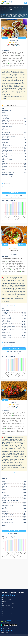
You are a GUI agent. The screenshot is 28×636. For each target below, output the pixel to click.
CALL (6, 38)
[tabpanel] (14, 28)
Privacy (3, 632)
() (17, 42)
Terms (7, 632)
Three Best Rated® (13, 634)
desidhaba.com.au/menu (10, 528)
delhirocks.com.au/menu (10, 190)
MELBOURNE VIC (10, 6)
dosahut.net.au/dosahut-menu (10, 345)
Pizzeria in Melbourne (6, 611)
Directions (19, 45)
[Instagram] (6, 630)
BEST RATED (3, 6)
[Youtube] (8, 630)
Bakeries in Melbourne (6, 597)
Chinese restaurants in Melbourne (9, 603)
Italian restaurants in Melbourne (8, 607)
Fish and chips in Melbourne (8, 605)
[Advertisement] (14, 575)
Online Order (7, 183)
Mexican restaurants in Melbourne (9, 609)
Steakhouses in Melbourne (7, 615)
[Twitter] (3, 630)
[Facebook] (1, 630)
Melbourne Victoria (8, 595)
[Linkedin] (11, 630)
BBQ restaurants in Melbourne (8, 599)
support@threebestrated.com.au (11, 628)
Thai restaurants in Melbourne (8, 617)
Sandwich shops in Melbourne (8, 613)
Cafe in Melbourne (6, 601)
